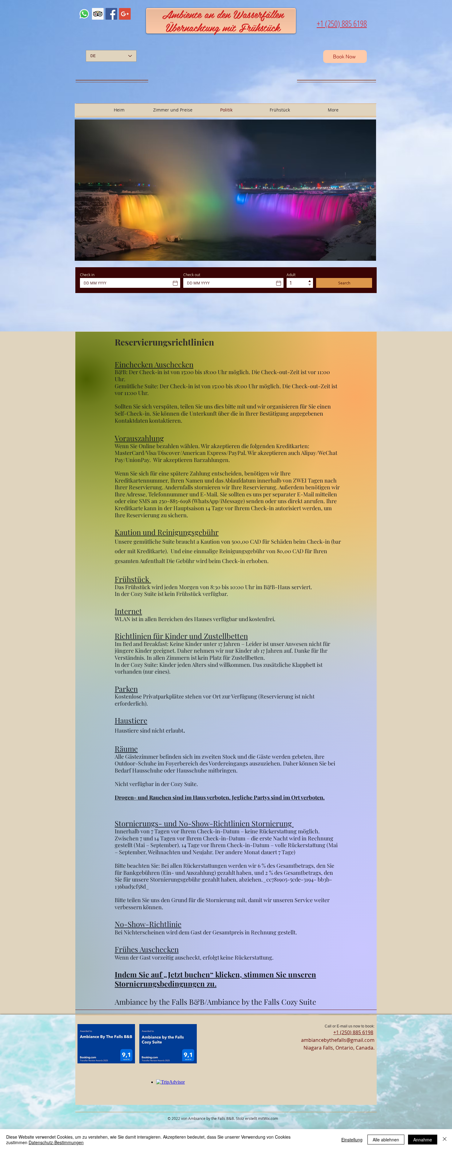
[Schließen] (444, 1139)
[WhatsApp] (84, 14)
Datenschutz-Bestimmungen (56, 1142)
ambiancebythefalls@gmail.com (338, 1040)
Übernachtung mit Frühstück (223, 27)
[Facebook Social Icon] (111, 14)
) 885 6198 (361, 1032)
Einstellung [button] (352, 1139)
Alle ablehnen (386, 1139)
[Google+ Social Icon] (125, 14)
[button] (225, 190)
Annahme (422, 1139)
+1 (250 (341, 1032)
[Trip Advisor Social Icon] (98, 14)
